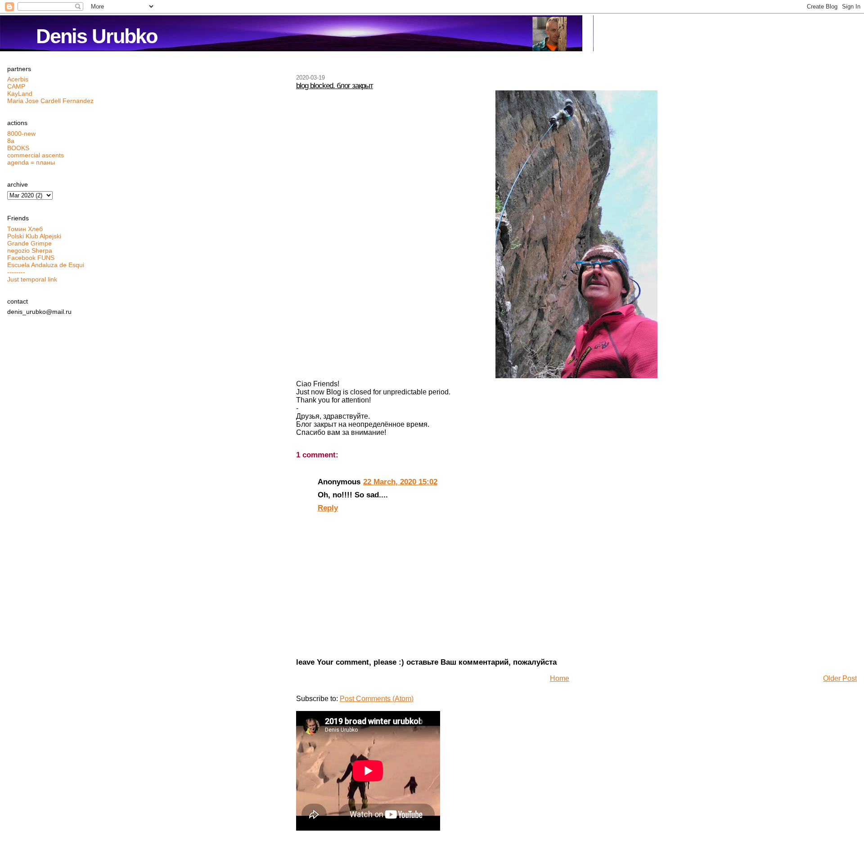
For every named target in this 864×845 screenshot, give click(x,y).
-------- (16, 272)
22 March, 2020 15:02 (400, 481)
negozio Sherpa (29, 250)
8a (10, 140)
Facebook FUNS (30, 257)
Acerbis (17, 79)
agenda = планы (31, 162)
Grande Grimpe (29, 243)
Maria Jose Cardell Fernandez (50, 100)
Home (559, 678)
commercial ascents (35, 155)
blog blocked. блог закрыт (334, 85)
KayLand (19, 93)
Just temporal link (32, 279)
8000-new (21, 133)
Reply (328, 507)
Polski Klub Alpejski (34, 236)
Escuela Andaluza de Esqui (45, 264)
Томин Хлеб (25, 228)
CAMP (16, 86)
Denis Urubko (96, 36)
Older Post (840, 678)
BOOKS (18, 148)
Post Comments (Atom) (377, 698)
